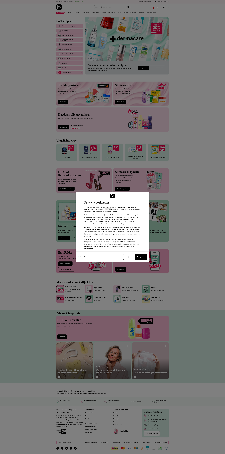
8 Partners (108, 209)
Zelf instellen (82, 257)
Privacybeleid (88, 248)
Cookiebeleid (88, 246)
